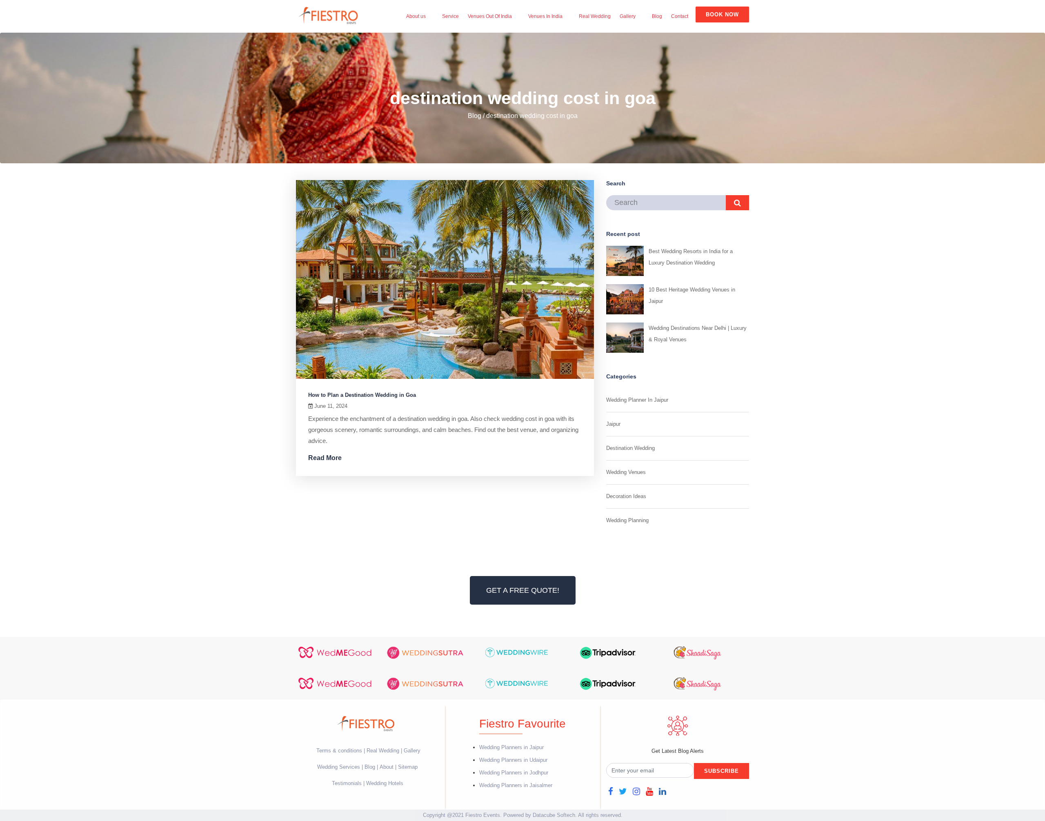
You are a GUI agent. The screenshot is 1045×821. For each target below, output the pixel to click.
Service (450, 16)
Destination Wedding (630, 448)
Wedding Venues (626, 472)
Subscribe (721, 771)
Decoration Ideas (626, 496)
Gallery (628, 16)
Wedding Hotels (384, 783)
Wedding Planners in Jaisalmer (515, 785)
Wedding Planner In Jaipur (637, 400)
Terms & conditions (340, 751)
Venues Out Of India (490, 16)
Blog (657, 16)
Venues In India (545, 16)
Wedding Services (338, 767)
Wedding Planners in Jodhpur (513, 773)
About (387, 767)
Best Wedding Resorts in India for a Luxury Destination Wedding (691, 257)
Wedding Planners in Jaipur (511, 747)
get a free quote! (522, 590)
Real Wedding (595, 16)
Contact (679, 16)
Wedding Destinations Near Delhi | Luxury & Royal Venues (698, 334)
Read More (325, 457)
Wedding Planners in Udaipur (513, 760)
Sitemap (408, 767)
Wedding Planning (627, 520)
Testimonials (347, 783)
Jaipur (613, 424)
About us (416, 16)
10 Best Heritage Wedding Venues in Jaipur (692, 295)
